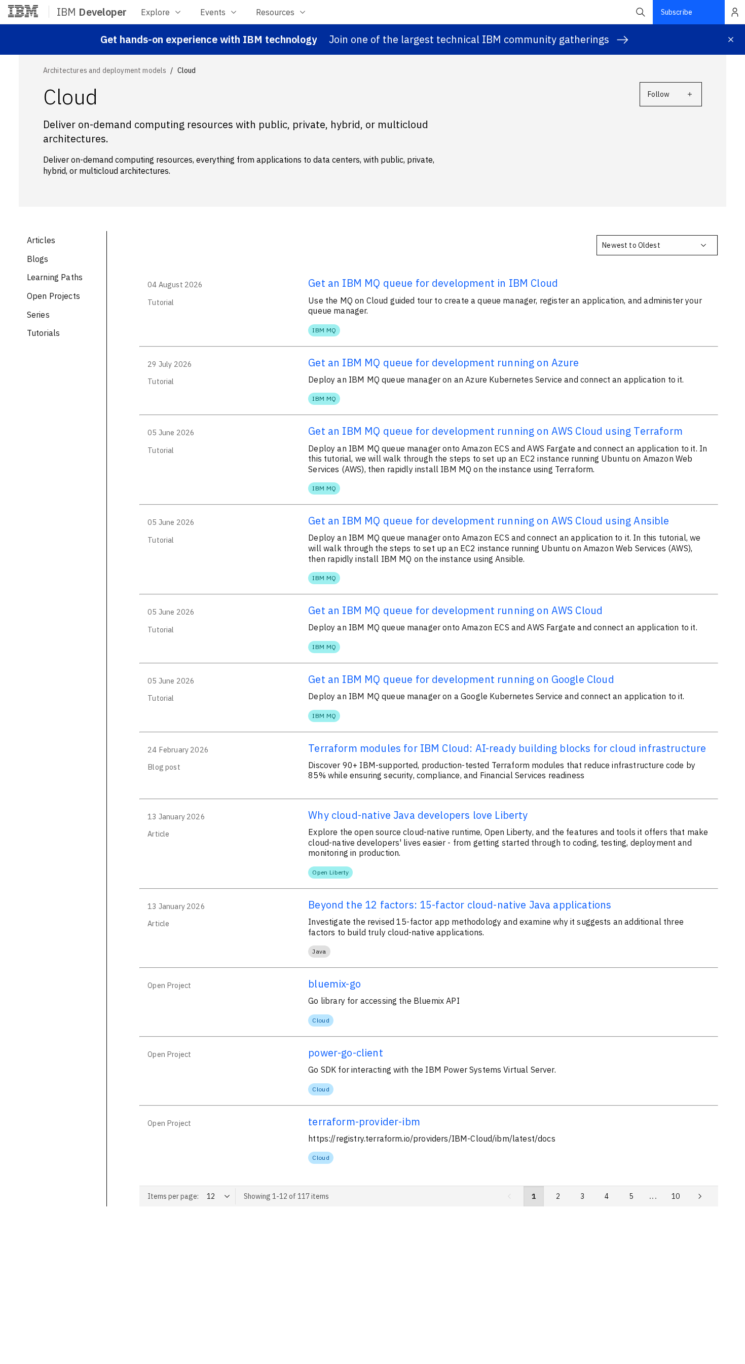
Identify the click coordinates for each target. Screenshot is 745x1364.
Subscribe (676, 12)
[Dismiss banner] (731, 39)
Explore (155, 12)
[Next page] (700, 1196)
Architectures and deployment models (105, 70)
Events (213, 12)
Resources (275, 12)
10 (676, 1196)
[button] (640, 12)
